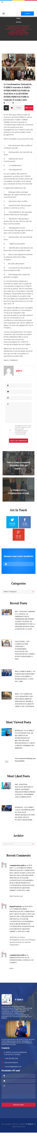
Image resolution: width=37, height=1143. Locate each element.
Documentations (11, 1062)
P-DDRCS (29, 1124)
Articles (18, 22)
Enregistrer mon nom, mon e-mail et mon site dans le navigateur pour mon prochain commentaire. (23, 430)
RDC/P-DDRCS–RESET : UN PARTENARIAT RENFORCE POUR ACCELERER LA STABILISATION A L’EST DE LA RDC (25, 676)
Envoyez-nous (18, 1105)
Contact (27, 13)
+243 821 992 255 (11, 1058)
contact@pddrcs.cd (13, 1066)
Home (18, 18)
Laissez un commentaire (18, 441)
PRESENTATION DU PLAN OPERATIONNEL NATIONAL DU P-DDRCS (22, 960)
